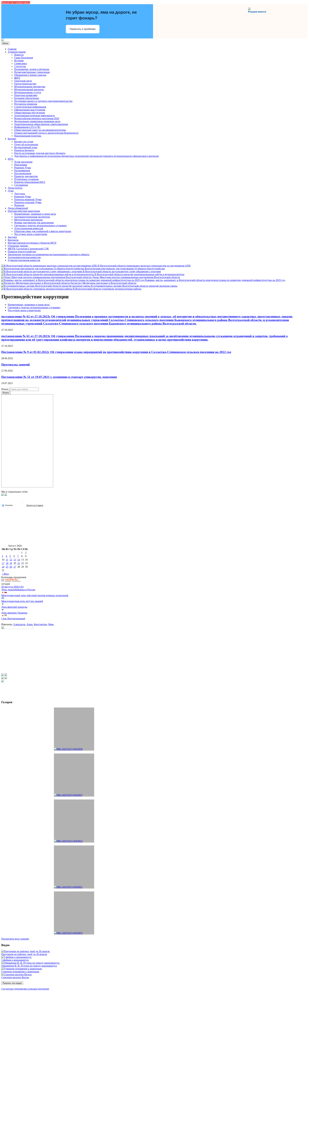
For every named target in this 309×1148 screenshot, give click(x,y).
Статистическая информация (30, 106)
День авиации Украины (14, 612)
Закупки (12, 237)
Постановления (22, 173)
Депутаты (19, 193)
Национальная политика (27, 135)
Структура (20, 66)
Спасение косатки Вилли (15, 977)
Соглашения (21, 185)
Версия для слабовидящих (15, 2)
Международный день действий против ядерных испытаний (34, 595)
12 (10, 559)
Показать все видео (12, 983)
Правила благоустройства (22, 251)
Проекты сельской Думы (27, 202)
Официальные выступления (29, 109)
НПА (11, 159)
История (18, 60)
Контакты (13, 240)
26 (10, 566)
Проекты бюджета (24, 150)
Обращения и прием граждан (30, 75)
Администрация (17, 51)
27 (15, 566)
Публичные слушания (26, 179)
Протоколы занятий (15, 364)
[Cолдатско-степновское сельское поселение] (2, 40)
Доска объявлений (18, 208)
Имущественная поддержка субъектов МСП (32, 242)
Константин (40, 624)
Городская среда (23, 80)
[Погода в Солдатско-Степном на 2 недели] (34, 505)
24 (3, 566)
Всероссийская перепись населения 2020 (36, 118)
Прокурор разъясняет (25, 95)
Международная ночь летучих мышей (22, 601)
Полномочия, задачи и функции (31, 69)
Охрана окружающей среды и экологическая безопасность (46, 133)
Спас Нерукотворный (13, 618)
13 (15, 559)
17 (3, 563)
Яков (51, 624)
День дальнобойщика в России (18, 589)
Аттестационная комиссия (28, 228)
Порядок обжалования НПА (29, 182)
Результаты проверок (25, 104)
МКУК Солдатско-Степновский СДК (28, 248)
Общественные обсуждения (29, 112)
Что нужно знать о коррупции (30, 234)
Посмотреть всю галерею (15, 938)
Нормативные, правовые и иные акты (35, 214)
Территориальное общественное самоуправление (41, 124)
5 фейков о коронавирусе (15, 960)
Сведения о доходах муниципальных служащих (40, 225)
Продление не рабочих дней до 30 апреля (24, 954)
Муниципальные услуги (27, 92)
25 (7, 566)
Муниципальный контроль (29, 89)
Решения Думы (22, 167)
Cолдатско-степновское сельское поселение (25, 988)
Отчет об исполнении (26, 144)
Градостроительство (25, 83)
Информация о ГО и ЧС (27, 127)
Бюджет (12, 138)
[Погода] (7, 505)
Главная (12, 49)
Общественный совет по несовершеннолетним (40, 130)
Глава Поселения (23, 57)
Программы (20, 164)
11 (7, 559)
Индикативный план (25, 147)
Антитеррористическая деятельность (34, 115)
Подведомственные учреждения (32, 72)
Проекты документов (26, 176)
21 (18, 563)
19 (10, 563)
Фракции (19, 205)
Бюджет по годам (23, 141)
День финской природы (14, 607)
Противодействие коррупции (24, 211)
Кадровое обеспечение (26, 98)
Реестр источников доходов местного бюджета (39, 153)
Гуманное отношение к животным (20, 971)
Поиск (4, 389)
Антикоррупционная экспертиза (32, 216)
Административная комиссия (24, 260)
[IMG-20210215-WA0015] (74, 913)
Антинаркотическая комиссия (24, 257)
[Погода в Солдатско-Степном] (23, 502)
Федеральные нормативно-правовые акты (37, 121)
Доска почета (15, 187)
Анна (30, 624)
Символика (20, 63)
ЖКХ (17, 78)
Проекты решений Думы (28, 199)
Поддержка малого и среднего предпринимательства (43, 101)
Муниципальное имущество (29, 86)
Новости (19, 54)
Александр (19, 624)
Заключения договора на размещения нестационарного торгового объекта (48, 254)
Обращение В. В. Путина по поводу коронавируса (29, 965)
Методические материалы (28, 219)
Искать (6, 392)
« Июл (5, 573)
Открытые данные (18, 245)
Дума (11, 190)
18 (7, 563)
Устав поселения (23, 161)
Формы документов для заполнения (34, 222)
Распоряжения (22, 170)
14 (18, 559)
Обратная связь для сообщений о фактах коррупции (42, 231)
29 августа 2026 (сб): (12, 586)
